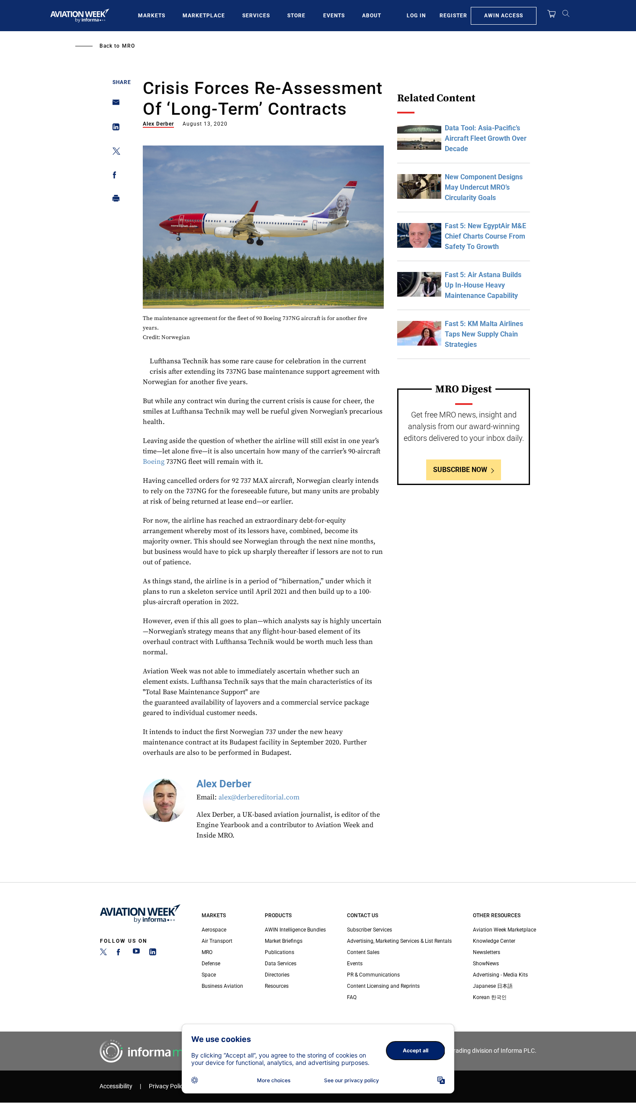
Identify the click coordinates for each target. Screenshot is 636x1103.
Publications (279, 952)
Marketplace (204, 16)
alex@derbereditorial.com (258, 797)
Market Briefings (283, 941)
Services (256, 16)
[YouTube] (136, 954)
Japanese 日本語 (493, 986)
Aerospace (214, 930)
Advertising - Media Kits (500, 975)
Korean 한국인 (490, 997)
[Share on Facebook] (113, 176)
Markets (151, 16)
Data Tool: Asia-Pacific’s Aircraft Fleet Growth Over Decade (486, 138)
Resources (277, 986)
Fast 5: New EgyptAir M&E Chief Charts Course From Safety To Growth (485, 236)
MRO (128, 46)
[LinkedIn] (152, 954)
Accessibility (116, 1086)
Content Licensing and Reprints (383, 986)
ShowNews (486, 964)
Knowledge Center (494, 941)
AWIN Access (503, 16)
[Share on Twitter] (113, 152)
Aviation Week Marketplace (504, 930)
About (371, 16)
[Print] (113, 200)
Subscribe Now (460, 470)
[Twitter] (103, 954)
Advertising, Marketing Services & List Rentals (399, 941)
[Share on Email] (113, 105)
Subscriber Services (369, 930)
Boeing (153, 461)
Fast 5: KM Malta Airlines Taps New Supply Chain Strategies (484, 334)
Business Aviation (222, 986)
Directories (277, 975)
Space (209, 975)
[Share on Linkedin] (113, 128)
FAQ (352, 997)
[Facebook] (119, 954)
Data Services (280, 964)
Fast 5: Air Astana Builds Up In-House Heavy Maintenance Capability (483, 285)
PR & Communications (373, 975)
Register (453, 16)
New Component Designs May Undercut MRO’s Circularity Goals (484, 187)
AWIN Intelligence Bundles (295, 930)
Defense (211, 964)
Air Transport (217, 941)
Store (296, 16)
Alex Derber (158, 124)
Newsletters (486, 952)
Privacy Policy (167, 1086)
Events (334, 16)
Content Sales (363, 952)
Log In (416, 16)
